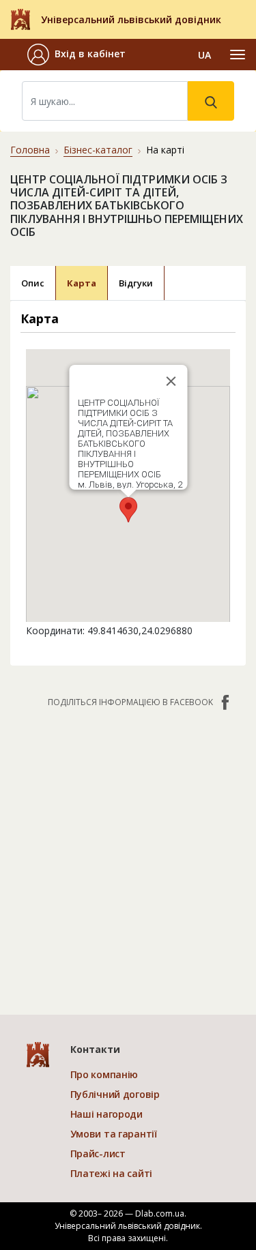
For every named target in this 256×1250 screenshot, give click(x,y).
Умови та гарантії (113, 1133)
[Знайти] (211, 101)
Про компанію (104, 1074)
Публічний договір (115, 1094)
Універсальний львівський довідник (131, 19)
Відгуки (136, 283)
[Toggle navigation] (237, 54)
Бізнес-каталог (97, 149)
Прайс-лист (98, 1153)
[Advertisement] (128, 854)
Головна (30, 149)
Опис (32, 283)
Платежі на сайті (111, 1173)
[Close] (170, 381)
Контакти (95, 1049)
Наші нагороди (106, 1113)
